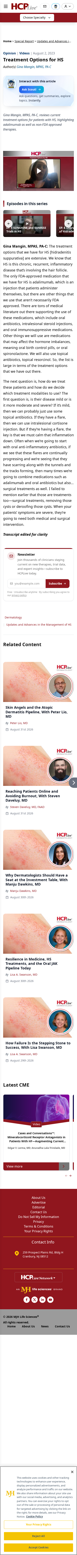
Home (7, 41)
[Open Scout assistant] (55, 6)
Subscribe (55, 583)
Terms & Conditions (38, 1226)
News (45, 1326)
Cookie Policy (34, 1516)
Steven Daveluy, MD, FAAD (27, 807)
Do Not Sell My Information (38, 1217)
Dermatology (13, 617)
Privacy (38, 1221)
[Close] (72, 1472)
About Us (38, 1197)
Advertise (39, 1202)
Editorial (38, 1207)
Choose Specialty (34, 17)
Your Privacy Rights (38, 1231)
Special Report (24, 41)
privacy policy (19, 595)
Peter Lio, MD (19, 723)
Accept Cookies (38, 1547)
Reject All (38, 1536)
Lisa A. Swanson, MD (23, 974)
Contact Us (38, 1212)
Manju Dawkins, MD (23, 891)
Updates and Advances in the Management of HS (38, 624)
